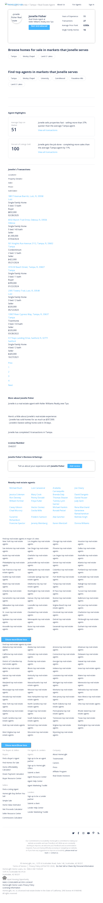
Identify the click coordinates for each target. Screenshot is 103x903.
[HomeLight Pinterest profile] (93, 833)
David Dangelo (81, 494)
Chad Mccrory (15, 510)
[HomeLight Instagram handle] (83, 833)
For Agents (76, 4)
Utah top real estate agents (14, 725)
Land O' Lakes (47, 56)
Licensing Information (11, 888)
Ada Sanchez (59, 516)
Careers (56, 763)
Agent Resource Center (37, 777)
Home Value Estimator (12, 805)
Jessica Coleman (16, 494)
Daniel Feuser (80, 497)
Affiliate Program (60, 771)
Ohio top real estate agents (89, 704)
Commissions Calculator (12, 818)
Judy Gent (79, 500)
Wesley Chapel (29, 56)
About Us (61, 4)
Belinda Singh (80, 516)
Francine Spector (17, 523)
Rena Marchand (81, 507)
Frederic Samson (39, 516)
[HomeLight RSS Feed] (98, 833)
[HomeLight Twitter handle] (73, 833)
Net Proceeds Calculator (12, 809)
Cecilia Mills (36, 510)
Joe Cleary (79, 488)
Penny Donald (37, 497)
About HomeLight (60, 754)
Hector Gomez (38, 507)
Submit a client (34, 772)
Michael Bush (15, 488)
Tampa (14, 56)
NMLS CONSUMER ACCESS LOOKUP (18, 882)
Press (55, 767)
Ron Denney (15, 497)
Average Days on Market (18, 123)
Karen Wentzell (60, 523)
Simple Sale (7, 800)
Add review (75, 466)
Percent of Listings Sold (21, 144)
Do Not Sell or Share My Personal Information (75, 866)
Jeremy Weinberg (39, 523)
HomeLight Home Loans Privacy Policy (18, 885)
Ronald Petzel (59, 510)
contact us (54, 853)
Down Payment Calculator (13, 774)
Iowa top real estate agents (89, 668)
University (45, 78)
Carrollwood (60, 78)
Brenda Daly (58, 494)
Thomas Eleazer (60, 497)
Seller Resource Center (12, 813)
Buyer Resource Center (12, 778)
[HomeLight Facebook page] (78, 833)
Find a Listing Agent (10, 789)
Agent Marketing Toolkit (37, 785)
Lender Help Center (35, 808)
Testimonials (58, 758)
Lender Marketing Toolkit (38, 812)
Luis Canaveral (38, 488)
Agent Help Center (35, 781)
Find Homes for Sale (11, 762)
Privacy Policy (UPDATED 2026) (42, 866)
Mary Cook (36, 494)
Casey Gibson (15, 507)
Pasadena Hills (77, 78)
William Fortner (16, 500)
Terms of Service (20, 866)
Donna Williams (81, 523)
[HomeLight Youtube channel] (88, 833)
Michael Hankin (60, 507)
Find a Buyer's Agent (11, 758)
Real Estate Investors (61, 776)
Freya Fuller (36, 500)
